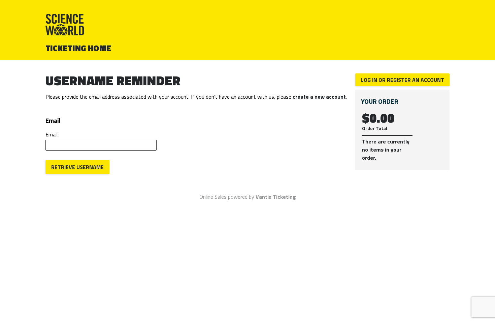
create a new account (319, 97)
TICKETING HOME (78, 48)
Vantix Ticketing (276, 197)
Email (51, 134)
